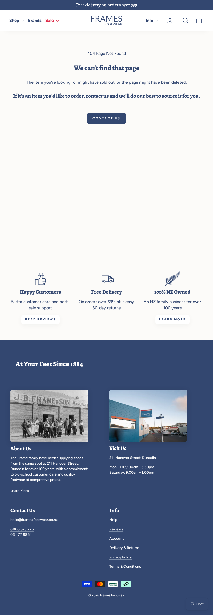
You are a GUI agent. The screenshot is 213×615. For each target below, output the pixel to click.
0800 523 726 (22, 529)
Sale (50, 20)
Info (150, 20)
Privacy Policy (120, 557)
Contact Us (106, 118)
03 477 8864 (21, 534)
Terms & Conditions (125, 566)
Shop (14, 20)
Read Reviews (40, 319)
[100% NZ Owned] (172, 279)
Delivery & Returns (124, 548)
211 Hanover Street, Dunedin (132, 458)
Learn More (19, 491)
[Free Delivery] (106, 279)
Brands (35, 20)
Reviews (116, 529)
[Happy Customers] (40, 279)
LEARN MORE (172, 319)
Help (113, 520)
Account (116, 538)
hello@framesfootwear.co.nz (34, 520)
